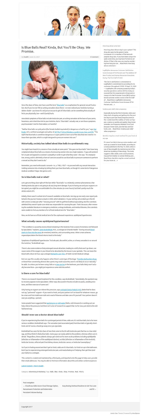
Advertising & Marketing (37, 371)
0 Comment (94, 57)
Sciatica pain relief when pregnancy (114, 109)
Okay (65, 371)
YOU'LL (81, 371)
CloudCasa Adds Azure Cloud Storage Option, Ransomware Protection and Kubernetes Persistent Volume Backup (40, 389)
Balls (51, 371)
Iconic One (114, 413)
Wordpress (136, 413)
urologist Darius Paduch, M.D (70, 290)
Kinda (61, 371)
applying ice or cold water (56, 303)
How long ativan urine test (111, 46)
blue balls (60, 105)
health (26, 57)
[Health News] (75, 35)
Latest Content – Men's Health (32, 366)
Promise (71, 371)
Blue (56, 371)
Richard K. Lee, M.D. (58, 254)
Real (76, 371)
